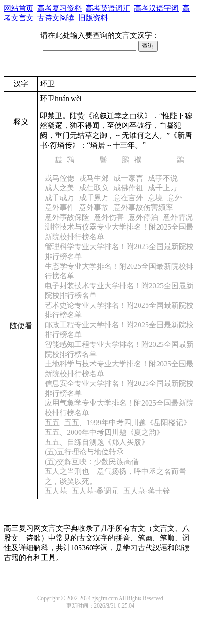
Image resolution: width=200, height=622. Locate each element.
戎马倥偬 (59, 178)
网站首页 (18, 8)
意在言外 (128, 198)
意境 (155, 198)
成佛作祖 (128, 188)
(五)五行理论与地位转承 (84, 452)
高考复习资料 (59, 8)
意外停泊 (143, 217)
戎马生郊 (94, 178)
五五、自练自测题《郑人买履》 (97, 442)
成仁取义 (94, 188)
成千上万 (163, 188)
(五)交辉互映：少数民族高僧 (92, 462)
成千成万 (59, 198)
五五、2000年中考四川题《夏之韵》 (104, 432)
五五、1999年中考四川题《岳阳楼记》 (127, 422)
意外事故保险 (67, 217)
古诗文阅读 (55, 18)
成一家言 (128, 178)
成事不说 (163, 178)
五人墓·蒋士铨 (146, 491)
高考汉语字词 (156, 8)
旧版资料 (93, 18)
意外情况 (178, 217)
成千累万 (94, 198)
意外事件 (59, 207)
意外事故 (94, 207)
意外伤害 (109, 217)
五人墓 (56, 491)
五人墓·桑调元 (95, 491)
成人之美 (59, 188)
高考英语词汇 (108, 8)
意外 (174, 198)
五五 (52, 422)
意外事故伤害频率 (143, 207)
